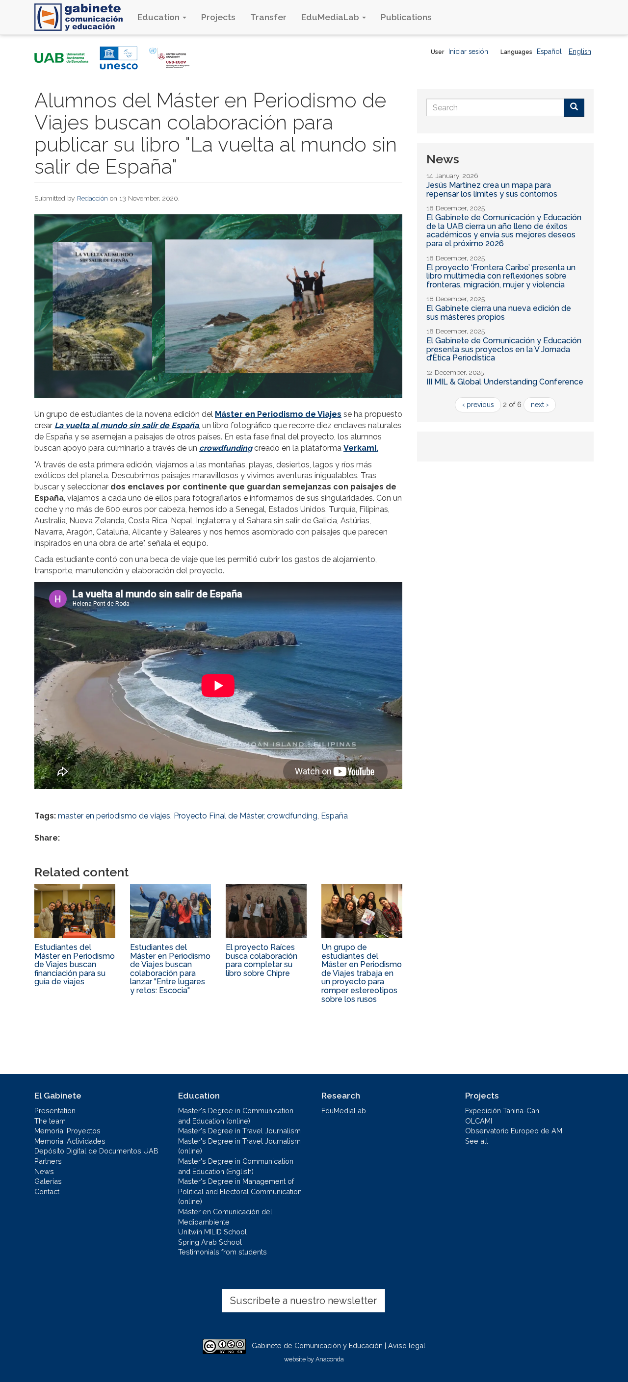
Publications (406, 17)
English (580, 51)
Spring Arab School (210, 1242)
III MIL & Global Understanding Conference (504, 381)
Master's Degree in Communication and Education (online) (235, 1115)
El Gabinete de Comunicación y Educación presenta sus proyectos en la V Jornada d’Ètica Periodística (503, 349)
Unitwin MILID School (212, 1232)
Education (159, 17)
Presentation (55, 1110)
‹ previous (478, 405)
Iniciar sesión (468, 51)
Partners (48, 1161)
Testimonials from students (222, 1252)
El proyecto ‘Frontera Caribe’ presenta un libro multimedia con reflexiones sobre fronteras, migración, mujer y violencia (501, 276)
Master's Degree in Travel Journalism (239, 1130)
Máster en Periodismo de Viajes (278, 414)
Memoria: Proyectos (67, 1130)
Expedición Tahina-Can (502, 1110)
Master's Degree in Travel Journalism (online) (239, 1146)
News (44, 1171)
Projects (218, 17)
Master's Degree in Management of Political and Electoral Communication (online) (240, 1191)
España (334, 815)
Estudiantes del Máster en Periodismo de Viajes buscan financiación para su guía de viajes (74, 964)
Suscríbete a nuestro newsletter (303, 1300)
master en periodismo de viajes (114, 815)
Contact (46, 1191)
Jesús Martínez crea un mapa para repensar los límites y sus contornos (491, 189)
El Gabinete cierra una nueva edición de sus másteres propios (498, 313)
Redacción (92, 198)
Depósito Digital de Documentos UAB (96, 1151)
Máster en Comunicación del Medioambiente (225, 1216)
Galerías (48, 1181)
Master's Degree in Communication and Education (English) (235, 1166)
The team (50, 1121)
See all (476, 1141)
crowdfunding (292, 815)
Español (549, 51)
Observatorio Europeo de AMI (514, 1130)
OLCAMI (478, 1121)
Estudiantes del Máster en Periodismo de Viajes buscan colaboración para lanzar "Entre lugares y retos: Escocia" (170, 969)
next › (540, 405)
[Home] (82, 17)
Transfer (268, 17)
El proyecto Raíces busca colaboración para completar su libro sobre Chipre (261, 960)
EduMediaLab (331, 17)
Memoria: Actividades (69, 1141)
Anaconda (329, 1359)
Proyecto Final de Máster (218, 815)
